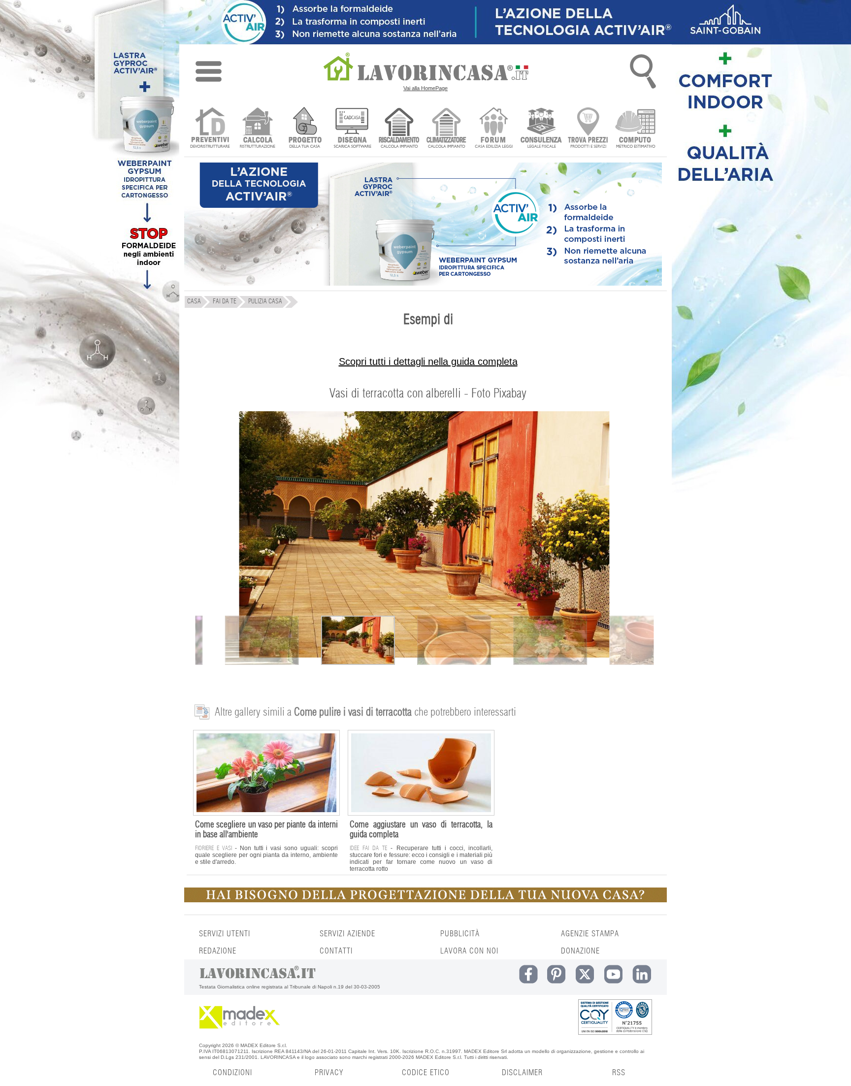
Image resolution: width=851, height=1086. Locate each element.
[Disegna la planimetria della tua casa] (351, 129)
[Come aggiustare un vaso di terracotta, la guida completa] (421, 813)
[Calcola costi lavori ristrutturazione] (257, 129)
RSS (618, 1073)
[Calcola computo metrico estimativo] (635, 129)
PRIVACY (329, 1073)
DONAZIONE (580, 951)
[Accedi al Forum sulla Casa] (493, 129)
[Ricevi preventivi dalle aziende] (210, 129)
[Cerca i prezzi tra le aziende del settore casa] (588, 129)
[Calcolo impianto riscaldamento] (399, 129)
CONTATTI (336, 951)
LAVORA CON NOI (469, 951)
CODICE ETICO (426, 1073)
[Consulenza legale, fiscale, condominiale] (541, 129)
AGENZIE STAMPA (590, 934)
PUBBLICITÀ (460, 934)
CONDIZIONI (232, 1073)
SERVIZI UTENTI (224, 934)
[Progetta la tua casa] (425, 900)
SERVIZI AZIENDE (347, 934)
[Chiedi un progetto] (304, 129)
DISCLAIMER (522, 1073)
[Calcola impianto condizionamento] (446, 129)
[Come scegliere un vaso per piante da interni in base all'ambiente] (266, 813)
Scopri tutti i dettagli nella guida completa (428, 361)
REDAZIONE (217, 951)
